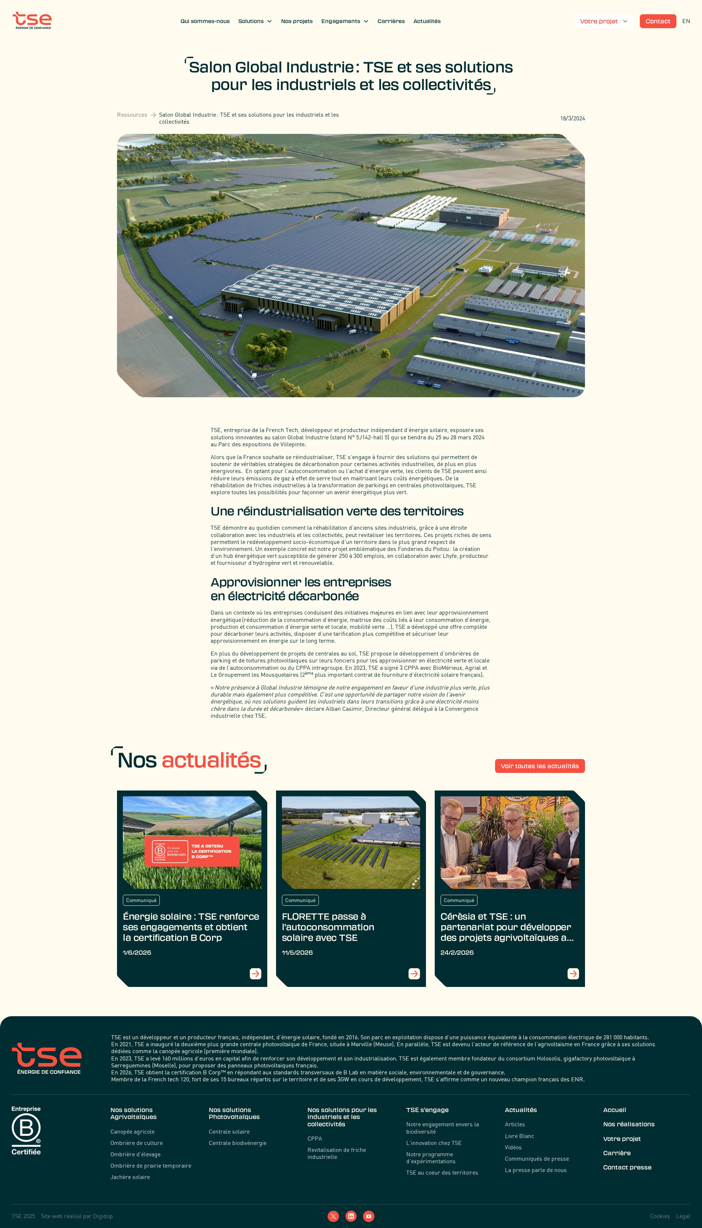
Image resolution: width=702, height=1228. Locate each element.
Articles (515, 1124)
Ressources (132, 114)
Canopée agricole (132, 1131)
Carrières (391, 21)
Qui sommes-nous (205, 21)
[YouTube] (368, 1216)
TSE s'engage (427, 1110)
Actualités (427, 21)
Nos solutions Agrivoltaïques (133, 1113)
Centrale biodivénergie (238, 1142)
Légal (683, 1216)
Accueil (614, 1110)
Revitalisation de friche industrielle (336, 1153)
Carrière (617, 1153)
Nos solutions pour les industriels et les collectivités (342, 1117)
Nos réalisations (629, 1124)
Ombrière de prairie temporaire (150, 1165)
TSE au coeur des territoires (442, 1172)
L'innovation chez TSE (434, 1142)
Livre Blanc (519, 1136)
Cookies (660, 1216)
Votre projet (622, 1139)
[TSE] (32, 21)
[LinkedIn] (351, 1216)
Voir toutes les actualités (540, 766)
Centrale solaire (229, 1131)
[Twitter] (333, 1216)
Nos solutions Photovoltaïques (234, 1113)
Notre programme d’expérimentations (431, 1158)
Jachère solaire (130, 1176)
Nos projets (297, 21)
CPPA (314, 1138)
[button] (255, 21)
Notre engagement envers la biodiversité (442, 1128)
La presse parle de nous (536, 1170)
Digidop (103, 1216)
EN (686, 21)
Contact (658, 21)
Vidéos (513, 1147)
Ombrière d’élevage (135, 1154)
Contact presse (627, 1167)
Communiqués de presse (537, 1158)
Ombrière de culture (136, 1142)
